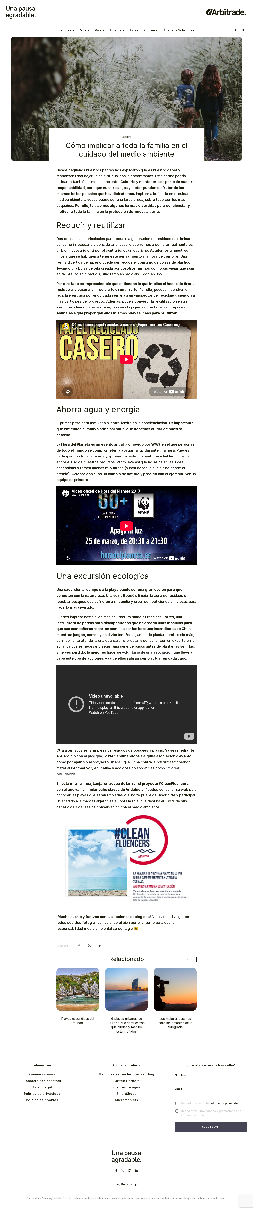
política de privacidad (225, 1103)
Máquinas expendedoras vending (126, 1074)
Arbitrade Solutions (178, 30)
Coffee (150, 30)
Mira (84, 30)
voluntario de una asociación (147, 652)
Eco (134, 30)
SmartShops (126, 1094)
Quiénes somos (42, 1074)
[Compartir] (79, 945)
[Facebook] (116, 1170)
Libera (114, 762)
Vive (99, 30)
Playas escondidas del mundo (77, 1021)
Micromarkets (126, 1100)
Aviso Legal (42, 1087)
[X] (122, 1170)
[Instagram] (129, 1170)
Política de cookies (42, 1100)
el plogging (93, 756)
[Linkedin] (136, 1170)
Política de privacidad (42, 1094)
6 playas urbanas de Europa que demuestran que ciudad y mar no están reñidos (126, 1025)
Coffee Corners (126, 1081)
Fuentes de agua (126, 1087)
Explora (117, 30)
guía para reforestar (122, 640)
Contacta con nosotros (42, 1081)
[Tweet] (89, 945)
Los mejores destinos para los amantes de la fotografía (175, 1023)
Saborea (66, 30)
